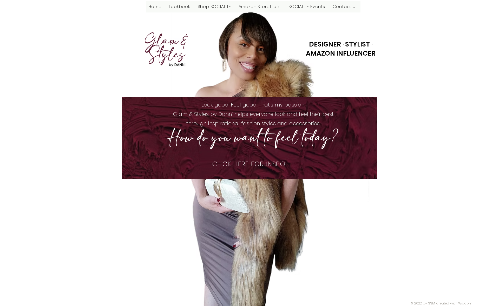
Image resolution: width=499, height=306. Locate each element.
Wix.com (465, 303)
